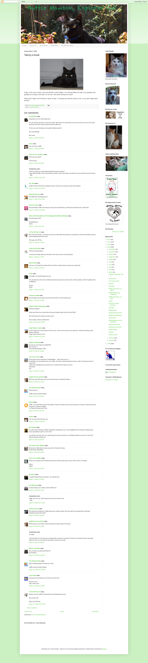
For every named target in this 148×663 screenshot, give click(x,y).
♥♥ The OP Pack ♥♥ (35, 232)
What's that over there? (115, 313)
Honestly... (112, 307)
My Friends (43, 45)
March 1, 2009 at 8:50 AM (36, 138)
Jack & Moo (32, 575)
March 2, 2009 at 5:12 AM (36, 382)
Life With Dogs (33, 485)
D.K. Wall (32, 183)
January (111, 340)
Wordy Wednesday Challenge (114, 293)
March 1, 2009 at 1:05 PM (36, 242)
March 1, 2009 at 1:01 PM (36, 226)
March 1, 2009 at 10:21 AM (37, 177)
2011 (109, 242)
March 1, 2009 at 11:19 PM (37, 322)
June (110, 264)
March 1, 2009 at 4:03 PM (36, 268)
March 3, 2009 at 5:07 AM (36, 468)
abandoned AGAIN (34, 107)
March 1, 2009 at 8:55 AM (36, 148)
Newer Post (28, 611)
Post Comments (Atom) (39, 614)
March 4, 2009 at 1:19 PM (36, 515)
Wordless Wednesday (115, 315)
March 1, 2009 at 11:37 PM (37, 336)
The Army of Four (34, 357)
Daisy (31, 143)
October (111, 254)
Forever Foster (33, 205)
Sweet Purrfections (35, 248)
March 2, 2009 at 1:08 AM (36, 351)
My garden (112, 286)
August (111, 259)
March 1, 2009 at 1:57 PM (36, 257)
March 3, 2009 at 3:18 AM (36, 439)
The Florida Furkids (35, 387)
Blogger (104, 649)
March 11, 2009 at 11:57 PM (37, 604)
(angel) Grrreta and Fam (36, 377)
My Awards (54, 45)
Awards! (111, 283)
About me (33, 45)
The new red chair (114, 281)
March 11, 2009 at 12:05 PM (37, 569)
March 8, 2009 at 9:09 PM (36, 542)
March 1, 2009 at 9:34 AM (36, 163)
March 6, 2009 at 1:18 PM (36, 526)
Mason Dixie (33, 263)
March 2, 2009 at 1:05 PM (36, 411)
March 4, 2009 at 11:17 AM (37, 503)
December (112, 249)
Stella (31, 273)
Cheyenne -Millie (34, 295)
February (112, 338)
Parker (31, 416)
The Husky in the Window (36, 445)
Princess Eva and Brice (36, 154)
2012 (109, 239)
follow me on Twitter (118, 231)
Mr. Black (32, 474)
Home (24, 45)
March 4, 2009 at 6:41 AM (36, 490)
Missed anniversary (114, 324)
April (110, 269)
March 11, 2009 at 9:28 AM (37, 555)
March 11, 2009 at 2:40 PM (37, 586)
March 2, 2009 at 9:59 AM (36, 396)
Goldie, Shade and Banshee (37, 306)
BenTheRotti (33, 116)
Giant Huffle (112, 318)
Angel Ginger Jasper (35, 328)
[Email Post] (48, 105)
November (112, 252)
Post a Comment (32, 608)
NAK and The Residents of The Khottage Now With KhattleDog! (48, 216)
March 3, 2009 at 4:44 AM (36, 452)
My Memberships (67, 45)
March (111, 272)
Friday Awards (113, 329)
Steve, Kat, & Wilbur (35, 458)
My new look (112, 278)
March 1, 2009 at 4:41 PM (36, 289)
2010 (109, 244)
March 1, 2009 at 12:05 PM (37, 199)
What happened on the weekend (115, 321)
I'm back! (111, 332)
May (110, 267)
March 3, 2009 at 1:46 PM (36, 479)
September (112, 257)
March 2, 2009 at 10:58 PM (37, 421)
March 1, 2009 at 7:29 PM (36, 300)
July (110, 262)
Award (110, 301)
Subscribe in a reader (111, 380)
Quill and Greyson (34, 194)
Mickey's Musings (34, 342)
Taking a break (113, 334)
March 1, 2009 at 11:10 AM (37, 188)
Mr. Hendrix (32, 427)
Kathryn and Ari (34, 508)
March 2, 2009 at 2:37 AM (36, 371)
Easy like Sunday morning (114, 304)
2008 (109, 343)
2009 (109, 247)
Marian (31, 402)
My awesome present (115, 327)
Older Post (95, 611)
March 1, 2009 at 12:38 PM (37, 210)
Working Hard (113, 310)
